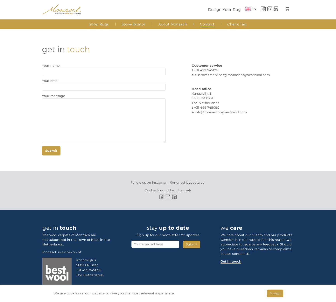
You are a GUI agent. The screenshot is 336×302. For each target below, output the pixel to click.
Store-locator (133, 24)
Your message (53, 96)
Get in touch (230, 261)
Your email (50, 81)
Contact (207, 24)
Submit (51, 151)
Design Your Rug (224, 9)
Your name (51, 65)
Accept (275, 293)
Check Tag (237, 24)
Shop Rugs (99, 24)
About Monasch (172, 24)
